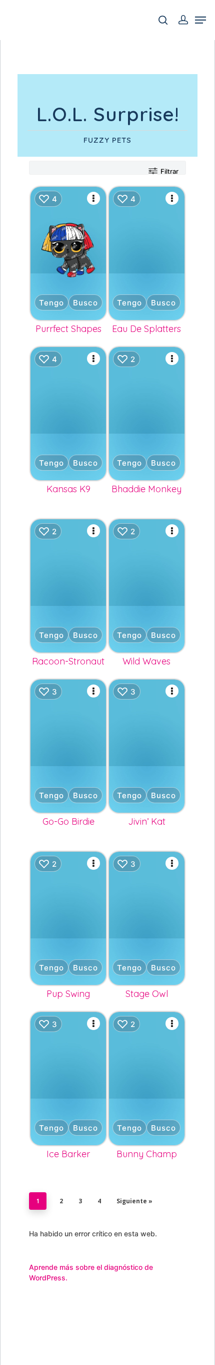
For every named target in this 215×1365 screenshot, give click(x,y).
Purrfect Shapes (69, 328)
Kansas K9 (68, 489)
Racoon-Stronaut (68, 661)
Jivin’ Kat (147, 821)
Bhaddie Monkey (147, 489)
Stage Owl (147, 993)
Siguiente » (134, 1201)
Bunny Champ (146, 1154)
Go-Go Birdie (68, 821)
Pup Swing (68, 993)
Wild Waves (146, 661)
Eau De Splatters (146, 328)
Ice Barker (68, 1154)
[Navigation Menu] (200, 20)
